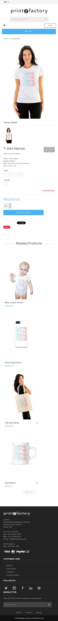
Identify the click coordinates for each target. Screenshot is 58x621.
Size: (5, 171)
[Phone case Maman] (21, 334)
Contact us (10, 572)
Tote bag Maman (12, 423)
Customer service (12, 575)
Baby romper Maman (14, 302)
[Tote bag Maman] (21, 394)
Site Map (39, 612)
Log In (50, 25)
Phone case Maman (13, 363)
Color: (6, 180)
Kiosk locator (11, 569)
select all (29, 492)
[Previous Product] (46, 149)
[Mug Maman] (21, 454)
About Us (19, 612)
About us (9, 565)
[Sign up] (49, 604)
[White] (5, 183)
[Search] (46, 19)
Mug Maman (10, 483)
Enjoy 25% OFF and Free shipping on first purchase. (22, 598)
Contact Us (29, 612)
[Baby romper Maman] (21, 274)
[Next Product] (52, 149)
